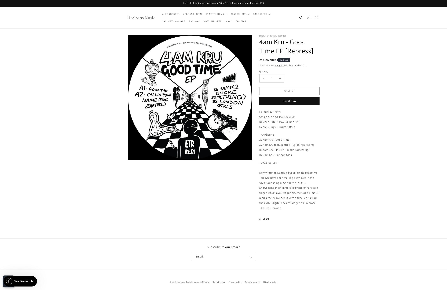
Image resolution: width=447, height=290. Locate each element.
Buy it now (289, 101)
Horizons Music (184, 282)
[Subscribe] (251, 257)
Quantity (263, 71)
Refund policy (219, 282)
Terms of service (252, 282)
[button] (216, 14)
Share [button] (266, 218)
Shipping (279, 65)
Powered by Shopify (200, 282)
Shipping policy (270, 282)
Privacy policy (235, 282)
